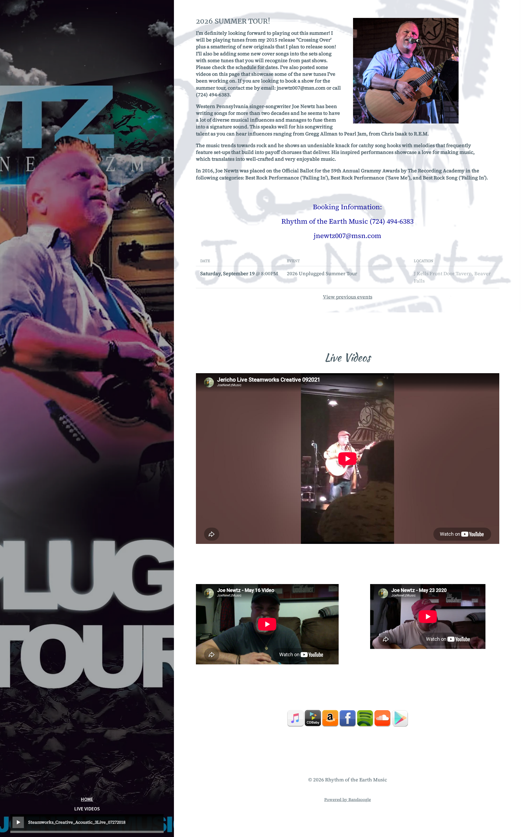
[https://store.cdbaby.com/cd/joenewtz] (313, 718)
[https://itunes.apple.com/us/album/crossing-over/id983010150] (295, 718)
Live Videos (87, 809)
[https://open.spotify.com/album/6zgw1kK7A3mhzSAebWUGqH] (365, 718)
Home (87, 799)
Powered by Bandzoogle (347, 799)
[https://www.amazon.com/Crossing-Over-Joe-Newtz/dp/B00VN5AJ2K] (330, 718)
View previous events (347, 296)
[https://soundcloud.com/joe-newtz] (382, 718)
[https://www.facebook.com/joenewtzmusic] (347, 718)
